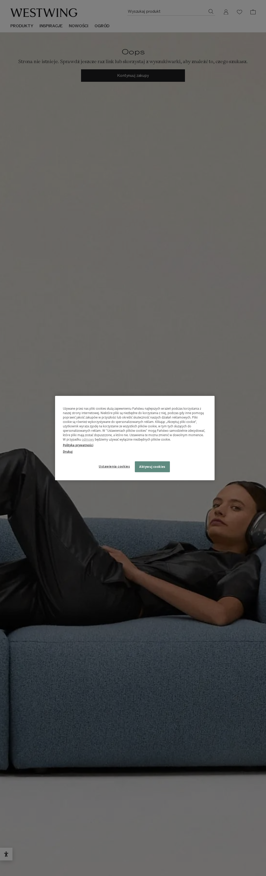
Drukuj (67, 451)
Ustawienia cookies (114, 466)
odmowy (88, 439)
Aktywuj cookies (152, 466)
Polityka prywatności (78, 445)
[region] (135, 438)
